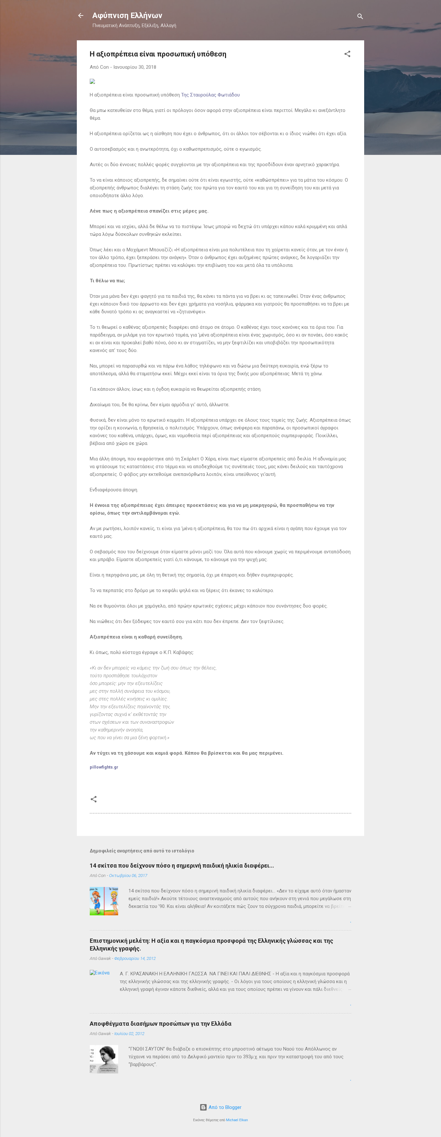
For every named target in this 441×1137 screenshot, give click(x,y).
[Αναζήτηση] (360, 17)
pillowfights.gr (104, 767)
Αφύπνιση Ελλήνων (127, 15)
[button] (347, 55)
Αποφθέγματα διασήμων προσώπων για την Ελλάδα (160, 1023)
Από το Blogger (224, 1107)
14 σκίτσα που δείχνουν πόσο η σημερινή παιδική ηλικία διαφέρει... (182, 865)
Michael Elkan (237, 1120)
